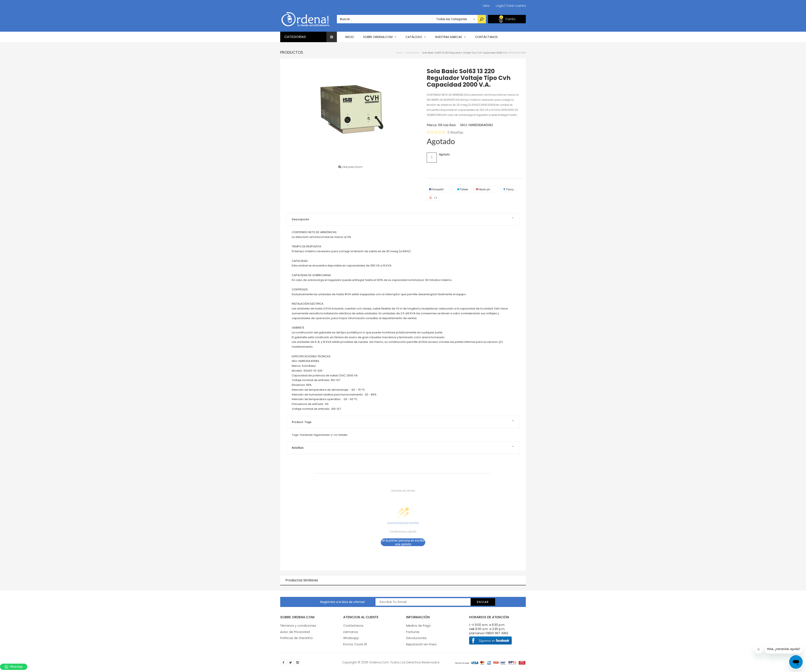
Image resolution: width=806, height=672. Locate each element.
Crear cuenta (515, 6)
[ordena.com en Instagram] (297, 662)
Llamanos (350, 632)
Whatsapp (351, 638)
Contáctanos (353, 626)
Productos (291, 52)
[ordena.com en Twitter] (290, 662)
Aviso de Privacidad (295, 632)
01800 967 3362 (496, 633)
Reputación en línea (421, 644)
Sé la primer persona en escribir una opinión (403, 542)
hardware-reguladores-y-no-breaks (323, 435)
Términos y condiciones (298, 626)
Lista (486, 6)
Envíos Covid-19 (355, 644)
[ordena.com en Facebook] (283, 662)
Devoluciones (416, 638)
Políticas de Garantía (296, 638)
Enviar (483, 602)
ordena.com (379, 662)
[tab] (403, 219)
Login (500, 6)
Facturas (412, 632)
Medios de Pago (418, 626)
